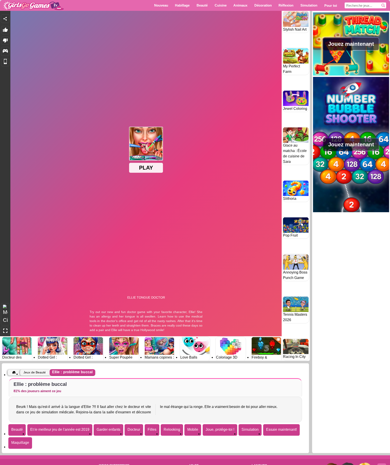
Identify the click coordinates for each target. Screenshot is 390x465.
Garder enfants (108, 429)
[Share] (5, 18)
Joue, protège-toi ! (220, 429)
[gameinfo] (5, 51)
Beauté (17, 429)
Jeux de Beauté (34, 372)
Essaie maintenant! (281, 429)
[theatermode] (5, 314)
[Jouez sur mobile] (5, 62)
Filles (152, 429)
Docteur (134, 429)
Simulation (250, 429)
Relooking (172, 429)
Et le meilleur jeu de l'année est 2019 (59, 429)
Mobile (192, 429)
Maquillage (20, 442)
